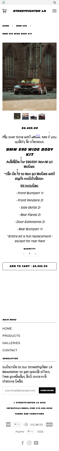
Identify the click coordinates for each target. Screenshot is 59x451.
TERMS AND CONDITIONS (29, 413)
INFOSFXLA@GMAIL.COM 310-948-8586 (29, 408)
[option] (29, 77)
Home (5, 26)
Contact (9, 350)
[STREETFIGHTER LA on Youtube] (36, 443)
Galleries (11, 343)
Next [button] (51, 76)
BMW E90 (21, 26)
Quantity (30, 248)
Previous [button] (8, 76)
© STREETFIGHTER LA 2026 (29, 402)
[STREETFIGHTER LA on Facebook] (22, 443)
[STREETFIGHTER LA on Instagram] (29, 443)
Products (11, 335)
